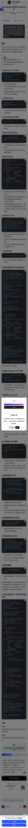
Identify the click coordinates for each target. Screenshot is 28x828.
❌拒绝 (14, 821)
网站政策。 (20, 818)
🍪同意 (14, 825)
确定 (17, 427)
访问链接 (11, 427)
